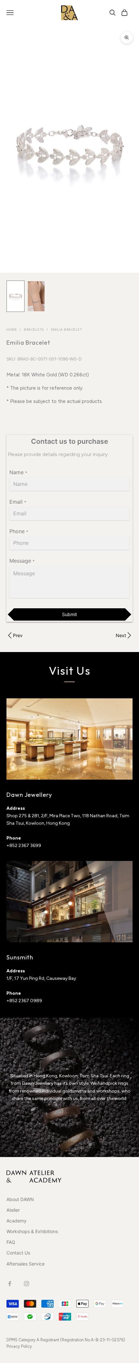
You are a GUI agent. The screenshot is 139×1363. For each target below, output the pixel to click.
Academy (16, 1220)
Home (11, 329)
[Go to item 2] (36, 296)
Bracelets (34, 329)
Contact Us (18, 1252)
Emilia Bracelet (66, 329)
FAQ (10, 1242)
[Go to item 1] (15, 296)
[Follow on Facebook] (9, 1283)
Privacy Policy (19, 1346)
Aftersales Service (25, 1263)
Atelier (13, 1210)
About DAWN (20, 1199)
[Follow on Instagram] (26, 1283)
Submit (69, 614)
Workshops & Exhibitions (32, 1231)
